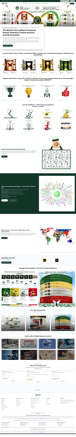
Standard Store (33, 406)
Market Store (33, 407)
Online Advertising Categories (35, 400)
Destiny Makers (48, 403)
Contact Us (2, 402)
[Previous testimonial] (36, 387)
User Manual (18, 400)
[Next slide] (73, 324)
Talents (26, 3)
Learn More (5, 156)
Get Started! (5, 200)
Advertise (33, 3)
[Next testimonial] (40, 387)
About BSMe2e (3, 400)
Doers (46, 401)
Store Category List (33, 401)
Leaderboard (18, 405)
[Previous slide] (3, 324)
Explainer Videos (3, 405)
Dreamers (47, 400)
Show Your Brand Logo (7, 262)
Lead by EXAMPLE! (13, 200)
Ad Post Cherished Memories (35, 402)
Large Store (32, 405)
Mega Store (32, 403)
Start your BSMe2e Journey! (8, 45)
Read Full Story (13, 381)
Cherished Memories (4, 406)
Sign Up (71, 3)
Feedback (2, 403)
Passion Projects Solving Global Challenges (13, 149)
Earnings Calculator (45, 3)
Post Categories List (19, 402)
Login (68, 3)
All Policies (2, 401)
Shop (30, 3)
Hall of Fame (38, 3)
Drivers (47, 402)
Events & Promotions (4, 407)
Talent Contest (18, 403)
